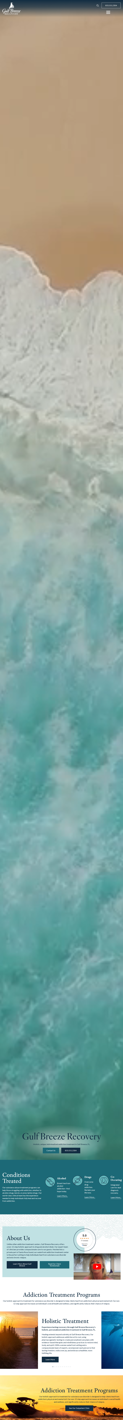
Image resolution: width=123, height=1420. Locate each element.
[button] (52, 1366)
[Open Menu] (108, 12)
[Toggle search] (97, 5)
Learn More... (62, 1196)
